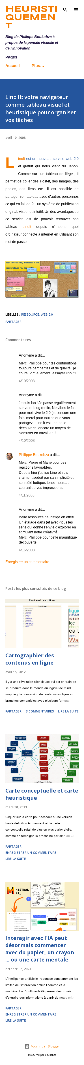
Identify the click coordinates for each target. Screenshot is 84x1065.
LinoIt (21, 159)
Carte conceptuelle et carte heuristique (41, 794)
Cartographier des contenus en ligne (29, 659)
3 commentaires (40, 711)
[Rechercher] (65, 8)
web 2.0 (47, 314)
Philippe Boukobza (34, 455)
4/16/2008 (27, 550)
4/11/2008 (26, 495)
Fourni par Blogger (45, 1046)
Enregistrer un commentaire (27, 562)
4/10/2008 (27, 381)
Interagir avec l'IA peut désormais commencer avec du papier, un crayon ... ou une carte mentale (39, 948)
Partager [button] (13, 321)
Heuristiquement (31, 17)
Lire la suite (68, 711)
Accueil (12, 65)
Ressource (30, 314)
